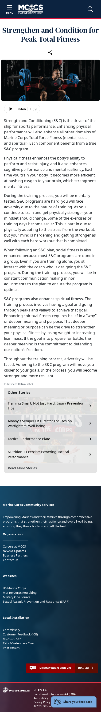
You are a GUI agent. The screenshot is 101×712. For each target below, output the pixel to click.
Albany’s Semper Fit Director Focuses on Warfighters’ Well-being (40, 423)
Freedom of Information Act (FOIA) (55, 694)
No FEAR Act (41, 690)
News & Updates (14, 551)
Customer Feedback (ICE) (20, 634)
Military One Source (16, 597)
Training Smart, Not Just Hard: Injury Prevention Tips (46, 406)
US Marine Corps (14, 588)
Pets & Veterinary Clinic (19, 643)
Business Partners (15, 555)
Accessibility (41, 698)
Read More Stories (22, 468)
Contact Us (10, 560)
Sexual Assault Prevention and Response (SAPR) (36, 601)
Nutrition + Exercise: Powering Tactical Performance (38, 454)
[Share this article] (50, 52)
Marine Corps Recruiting (20, 592)
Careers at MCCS (14, 546)
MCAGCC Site (12, 639)
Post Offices (11, 648)
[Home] (30, 9)
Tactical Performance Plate (29, 439)
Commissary (11, 630)
